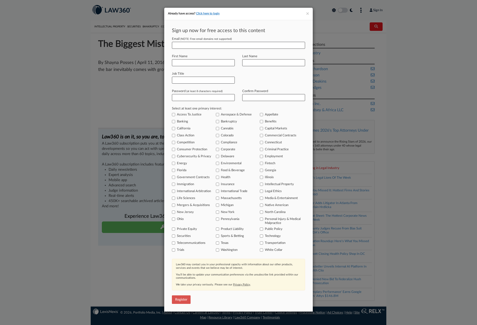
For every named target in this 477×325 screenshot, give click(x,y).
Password (197, 91)
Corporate (228, 149)
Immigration (185, 184)
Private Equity (187, 229)
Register (181, 299)
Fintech (270, 163)
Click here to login (208, 13)
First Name (180, 56)
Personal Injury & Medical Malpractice (283, 221)
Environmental (231, 163)
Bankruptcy (229, 121)
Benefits (271, 121)
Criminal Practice (277, 149)
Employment (274, 156)
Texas (225, 243)
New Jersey (185, 212)
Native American (276, 205)
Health (225, 177)
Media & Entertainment (281, 198)
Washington (229, 250)
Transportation (275, 243)
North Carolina (275, 212)
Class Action (185, 135)
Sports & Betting (232, 236)
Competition (186, 142)
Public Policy (273, 229)
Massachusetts (231, 198)
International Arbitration (194, 191)
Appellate (271, 114)
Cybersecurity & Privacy (194, 156)
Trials (180, 250)
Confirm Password (255, 91)
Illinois (269, 177)
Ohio (180, 219)
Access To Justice (189, 114)
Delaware (227, 156)
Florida (181, 170)
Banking (182, 121)
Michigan (227, 205)
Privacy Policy (241, 284)
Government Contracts (193, 177)
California (183, 128)
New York (228, 212)
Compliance (229, 142)
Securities (184, 236)
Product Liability (232, 229)
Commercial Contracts (280, 135)
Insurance (228, 184)
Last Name (249, 56)
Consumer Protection (192, 149)
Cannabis (227, 128)
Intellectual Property (279, 184)
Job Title (178, 73)
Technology (273, 236)
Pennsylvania (230, 219)
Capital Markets (276, 128)
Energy (182, 163)
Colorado (227, 135)
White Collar (273, 250)
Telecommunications (191, 243)
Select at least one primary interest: (197, 108)
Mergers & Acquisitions (193, 205)
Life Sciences (186, 198)
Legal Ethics (273, 191)
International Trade (234, 191)
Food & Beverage (233, 170)
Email (202, 39)
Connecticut (273, 142)
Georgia (270, 170)
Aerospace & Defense (236, 114)
